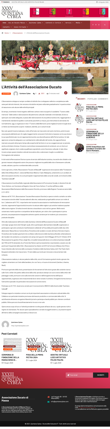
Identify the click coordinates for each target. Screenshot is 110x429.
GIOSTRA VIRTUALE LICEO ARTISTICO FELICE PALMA (28, 2)
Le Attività (6, 93)
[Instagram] (95, 25)
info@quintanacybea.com (87, 407)
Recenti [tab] (81, 99)
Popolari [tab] (92, 99)
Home (4, 23)
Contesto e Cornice (53, 23)
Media (78, 23)
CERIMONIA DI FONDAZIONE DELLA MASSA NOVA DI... (10, 357)
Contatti (6, 27)
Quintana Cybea (35, 23)
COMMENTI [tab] (103, 99)
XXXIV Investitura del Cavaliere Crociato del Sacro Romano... (95, 148)
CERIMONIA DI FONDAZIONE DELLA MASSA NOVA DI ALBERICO (95, 134)
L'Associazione (17, 33)
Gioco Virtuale (20, 27)
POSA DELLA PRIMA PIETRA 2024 (94, 108)
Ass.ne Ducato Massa (16, 23)
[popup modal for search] (104, 25)
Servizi (68, 23)
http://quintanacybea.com (20, 326)
